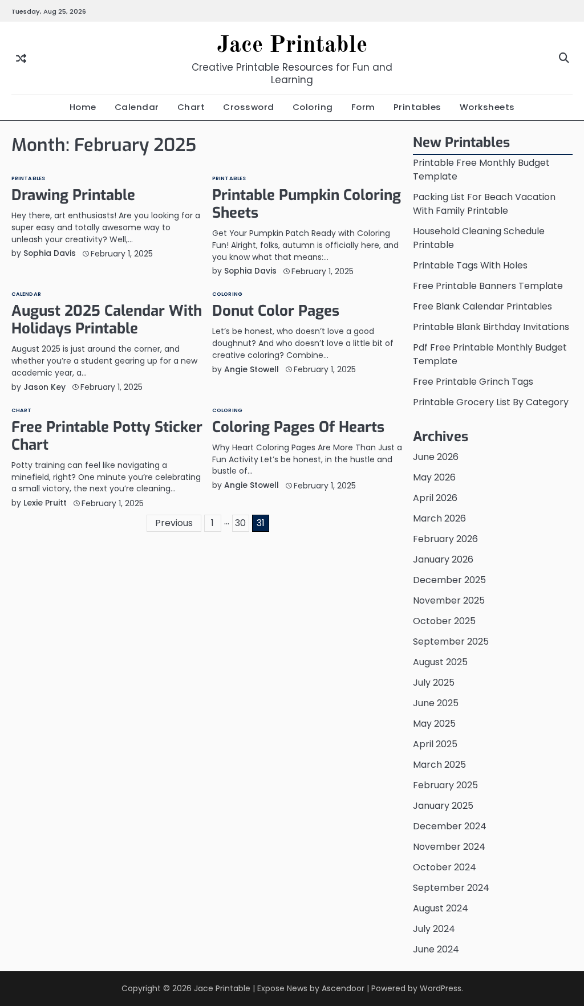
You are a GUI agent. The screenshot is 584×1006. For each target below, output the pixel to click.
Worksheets (487, 107)
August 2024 (440, 908)
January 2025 (443, 805)
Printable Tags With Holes (470, 265)
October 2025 (444, 621)
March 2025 (439, 764)
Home (83, 107)
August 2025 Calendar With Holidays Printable (106, 319)
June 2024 (436, 949)
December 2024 (449, 826)
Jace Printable (292, 46)
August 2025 (440, 662)
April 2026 (435, 497)
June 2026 (436, 456)
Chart (191, 107)
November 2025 (449, 600)
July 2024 (434, 928)
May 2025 (434, 723)
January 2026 (443, 559)
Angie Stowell (251, 369)
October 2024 (444, 867)
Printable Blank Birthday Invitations (491, 326)
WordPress (440, 988)
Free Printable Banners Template (488, 285)
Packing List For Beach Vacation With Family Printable (484, 203)
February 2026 (445, 538)
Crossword (248, 107)
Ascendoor (343, 988)
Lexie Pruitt (45, 502)
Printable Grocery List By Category (491, 402)
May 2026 (434, 477)
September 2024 (451, 887)
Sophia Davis (49, 253)
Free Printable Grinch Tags (473, 381)
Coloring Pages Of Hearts (298, 427)
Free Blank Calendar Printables (482, 306)
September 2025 (451, 641)
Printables (417, 107)
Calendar (137, 107)
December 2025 (449, 580)
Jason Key (44, 387)
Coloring (313, 107)
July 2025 (434, 682)
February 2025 (445, 785)
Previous (174, 523)
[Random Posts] (21, 58)
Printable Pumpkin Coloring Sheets (306, 203)
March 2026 (439, 518)
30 (240, 523)
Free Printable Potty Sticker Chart (106, 435)
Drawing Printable (73, 195)
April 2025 (435, 744)
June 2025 (436, 703)
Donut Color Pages (275, 310)
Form (363, 107)
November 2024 (449, 846)
